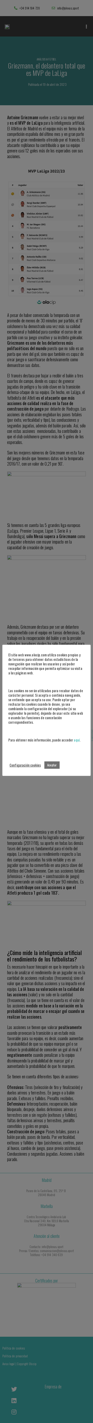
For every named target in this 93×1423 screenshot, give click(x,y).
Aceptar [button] (52, 765)
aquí (77, 739)
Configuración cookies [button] (25, 765)
